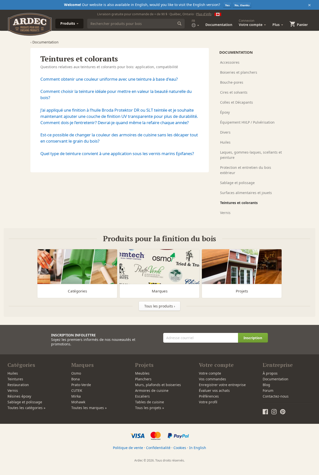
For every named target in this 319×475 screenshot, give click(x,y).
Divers (225, 132)
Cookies (179, 447)
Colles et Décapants (236, 102)
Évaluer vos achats (214, 390)
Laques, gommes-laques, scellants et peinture (251, 155)
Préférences (209, 396)
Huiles (225, 142)
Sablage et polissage (237, 182)
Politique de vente (128, 447)
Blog (266, 384)
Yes (227, 5)
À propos (270, 373)
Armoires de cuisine (151, 390)
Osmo (76, 373)
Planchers (143, 379)
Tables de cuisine (149, 402)
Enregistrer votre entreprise (222, 384)
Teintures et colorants (239, 202)
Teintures (15, 379)
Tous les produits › (159, 306)
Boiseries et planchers (238, 72)
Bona (75, 379)
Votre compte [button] (251, 22)
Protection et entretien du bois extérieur (245, 170)
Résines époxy (19, 396)
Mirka (76, 396)
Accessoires (229, 62)
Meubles (142, 373)
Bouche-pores (231, 82)
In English (197, 447)
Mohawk (78, 402)
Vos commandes (212, 379)
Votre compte (210, 373)
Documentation (218, 24)
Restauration (18, 384)
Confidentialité (158, 447)
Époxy (225, 112)
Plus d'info (204, 14)
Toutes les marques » (89, 407)
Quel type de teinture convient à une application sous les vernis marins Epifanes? (117, 153)
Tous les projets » (149, 407)
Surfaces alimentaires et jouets (246, 192)
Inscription (252, 337)
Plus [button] (276, 24)
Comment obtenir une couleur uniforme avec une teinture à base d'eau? (109, 79)
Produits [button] (68, 23)
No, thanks (242, 5)
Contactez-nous (276, 396)
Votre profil (208, 402)
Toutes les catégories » (26, 407)
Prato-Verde (81, 384)
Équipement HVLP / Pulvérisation (247, 122)
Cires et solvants (233, 92)
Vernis (225, 212)
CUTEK (76, 390)
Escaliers (142, 396)
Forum (268, 390)
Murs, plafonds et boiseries (158, 384)
